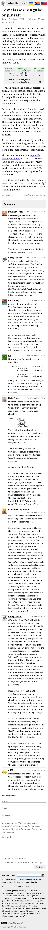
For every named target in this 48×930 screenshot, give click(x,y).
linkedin (34, 882)
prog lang (31, 893)
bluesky (29, 879)
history (20, 901)
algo (12, 906)
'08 (20, 906)
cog (3, 896)
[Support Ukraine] (31, 3)
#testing (43, 195)
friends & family (38, 898)
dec (14, 913)
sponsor (10, 882)
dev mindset (6, 898)
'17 (29, 898)
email (13, 879)
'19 (28, 896)
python (15, 891)
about (8, 879)
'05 (23, 908)
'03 (3, 911)
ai (5, 906)
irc (41, 879)
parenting (12, 903)
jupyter (35, 908)
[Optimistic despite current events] (44, 3)
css (11, 913)
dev (19, 908)
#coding (27, 195)
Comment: (6, 837)
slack (4, 882)
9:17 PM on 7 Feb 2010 (36, 212)
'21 (7, 896)
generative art (7, 901)
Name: (5, 801)
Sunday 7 (6, 19)
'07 (29, 906)
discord (36, 879)
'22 (43, 893)
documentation (21, 898)
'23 (25, 893)
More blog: (7, 891)
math (15, 896)
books (37, 911)
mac (39, 913)
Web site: (6, 815)
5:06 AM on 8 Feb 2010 (36, 355)
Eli (9, 355)
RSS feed (17, 886)
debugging (21, 913)
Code (26, 3)
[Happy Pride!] (37, 3)
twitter (33, 903)
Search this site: (9, 875)
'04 (40, 908)
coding (34, 906)
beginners (34, 896)
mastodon (21, 879)
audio (23, 896)
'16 (15, 901)
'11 (29, 903)
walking (40, 903)
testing (4, 893)
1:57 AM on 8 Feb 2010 (36, 300)
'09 (8, 906)
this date (11, 916)
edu (10, 896)
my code (34, 891)
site (22, 882)
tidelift (17, 882)
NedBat (11, 3)
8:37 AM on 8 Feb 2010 (36, 512)
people (8, 911)
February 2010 (17, 19)
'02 (27, 911)
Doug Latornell (15, 211)
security (23, 903)
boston (20, 893)
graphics (30, 913)
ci (33, 901)
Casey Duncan (15, 257)
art (16, 906)
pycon (38, 893)
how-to (28, 908)
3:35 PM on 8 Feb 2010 (36, 770)
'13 (3, 903)
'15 (25, 901)
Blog (17, 3)
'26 (29, 891)
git (6, 903)
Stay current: (8, 886)
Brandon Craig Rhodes (19, 509)
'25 (40, 891)
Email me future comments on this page (23, 862)
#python (35, 195)
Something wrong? (16, 923)
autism (24, 906)
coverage (23, 891)
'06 (16, 908)
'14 (36, 901)
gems (40, 901)
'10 (3, 906)
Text (21, 3)
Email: (4, 808)
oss (43, 908)
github (27, 882)
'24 (15, 893)
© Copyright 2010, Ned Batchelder (14, 927)
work (29, 901)
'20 (19, 896)
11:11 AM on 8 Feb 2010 (35, 616)
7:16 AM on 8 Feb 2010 (36, 398)
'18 (13, 898)
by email (25, 886)
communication (8, 908)
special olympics (18, 911)
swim (31, 911)
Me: (3, 879)
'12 (18, 903)
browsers (5, 913)
